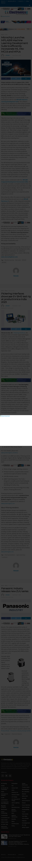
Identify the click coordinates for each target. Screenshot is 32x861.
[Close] (30, 416)
